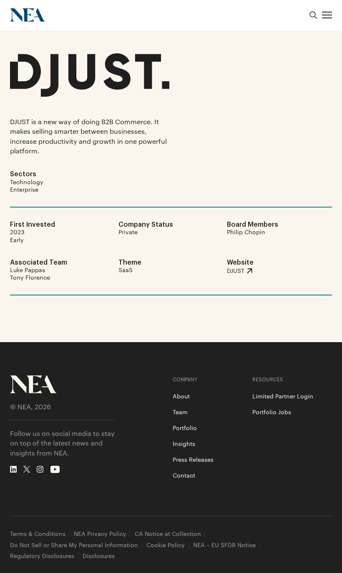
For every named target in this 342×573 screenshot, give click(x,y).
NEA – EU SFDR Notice (224, 545)
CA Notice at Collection (168, 534)
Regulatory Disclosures (42, 556)
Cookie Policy (165, 545)
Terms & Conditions (37, 534)
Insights (184, 443)
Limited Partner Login (282, 396)
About (181, 396)
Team (180, 412)
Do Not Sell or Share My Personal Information (74, 545)
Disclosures (99, 556)
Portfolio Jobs (271, 412)
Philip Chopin (246, 232)
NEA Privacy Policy (100, 534)
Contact (184, 475)
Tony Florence (30, 277)
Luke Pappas (27, 269)
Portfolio (185, 427)
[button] (327, 15)
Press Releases (193, 459)
